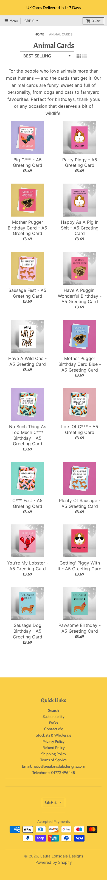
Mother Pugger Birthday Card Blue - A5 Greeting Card (79, 364)
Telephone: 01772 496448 (53, 772)
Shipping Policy (53, 753)
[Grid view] (79, 56)
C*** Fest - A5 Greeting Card (27, 503)
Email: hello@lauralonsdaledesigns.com (53, 766)
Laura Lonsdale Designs (61, 856)
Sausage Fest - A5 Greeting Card (27, 293)
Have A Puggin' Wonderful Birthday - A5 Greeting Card (80, 296)
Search (53, 710)
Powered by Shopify (53, 862)
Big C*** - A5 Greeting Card (27, 162)
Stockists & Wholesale (53, 735)
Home (39, 34)
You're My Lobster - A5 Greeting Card (27, 565)
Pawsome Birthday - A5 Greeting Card (79, 628)
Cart (96, 21)
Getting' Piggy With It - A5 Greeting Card (80, 565)
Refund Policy (54, 747)
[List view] (84, 56)
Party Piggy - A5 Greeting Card (79, 162)
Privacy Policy (53, 741)
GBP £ (29, 21)
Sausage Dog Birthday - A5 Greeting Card (27, 631)
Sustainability (53, 716)
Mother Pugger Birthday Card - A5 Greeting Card (27, 227)
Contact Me (53, 728)
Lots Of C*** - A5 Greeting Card (79, 429)
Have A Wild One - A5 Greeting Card (27, 361)
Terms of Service (53, 759)
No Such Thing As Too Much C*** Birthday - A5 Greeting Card (27, 435)
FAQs (53, 722)
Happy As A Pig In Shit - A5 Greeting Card (79, 227)
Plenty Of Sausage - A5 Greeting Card (79, 503)
